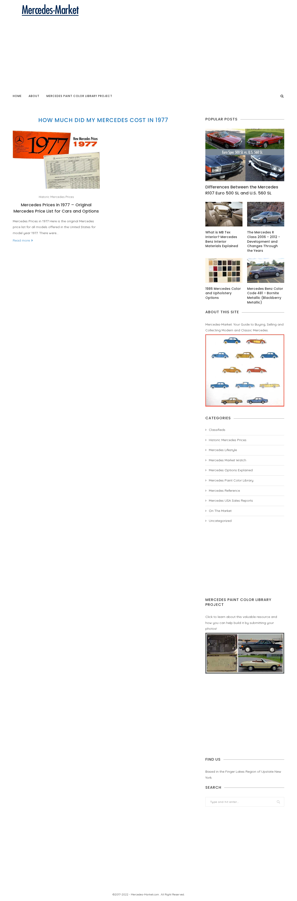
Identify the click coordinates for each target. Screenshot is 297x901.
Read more (21, 240)
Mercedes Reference (224, 490)
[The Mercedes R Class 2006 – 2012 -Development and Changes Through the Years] (265, 214)
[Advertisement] (148, 51)
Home (17, 96)
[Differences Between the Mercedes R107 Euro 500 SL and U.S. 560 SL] (244, 155)
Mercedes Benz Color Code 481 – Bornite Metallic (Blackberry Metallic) (265, 296)
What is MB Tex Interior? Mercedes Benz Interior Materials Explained (221, 239)
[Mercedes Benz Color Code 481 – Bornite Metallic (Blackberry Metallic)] (265, 270)
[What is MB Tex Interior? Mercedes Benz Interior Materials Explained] (223, 214)
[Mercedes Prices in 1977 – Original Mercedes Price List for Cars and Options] (56, 160)
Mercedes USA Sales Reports (231, 500)
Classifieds (217, 430)
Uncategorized (220, 521)
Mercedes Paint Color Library (231, 480)
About (34, 96)
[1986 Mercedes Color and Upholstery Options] (223, 270)
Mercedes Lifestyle (223, 450)
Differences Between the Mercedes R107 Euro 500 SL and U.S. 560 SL (241, 190)
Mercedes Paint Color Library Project (79, 96)
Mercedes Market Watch (227, 460)
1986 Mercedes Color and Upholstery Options (223, 293)
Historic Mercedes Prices (56, 197)
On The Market (220, 511)
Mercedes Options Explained (231, 470)
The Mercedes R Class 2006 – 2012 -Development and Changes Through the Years (263, 241)
